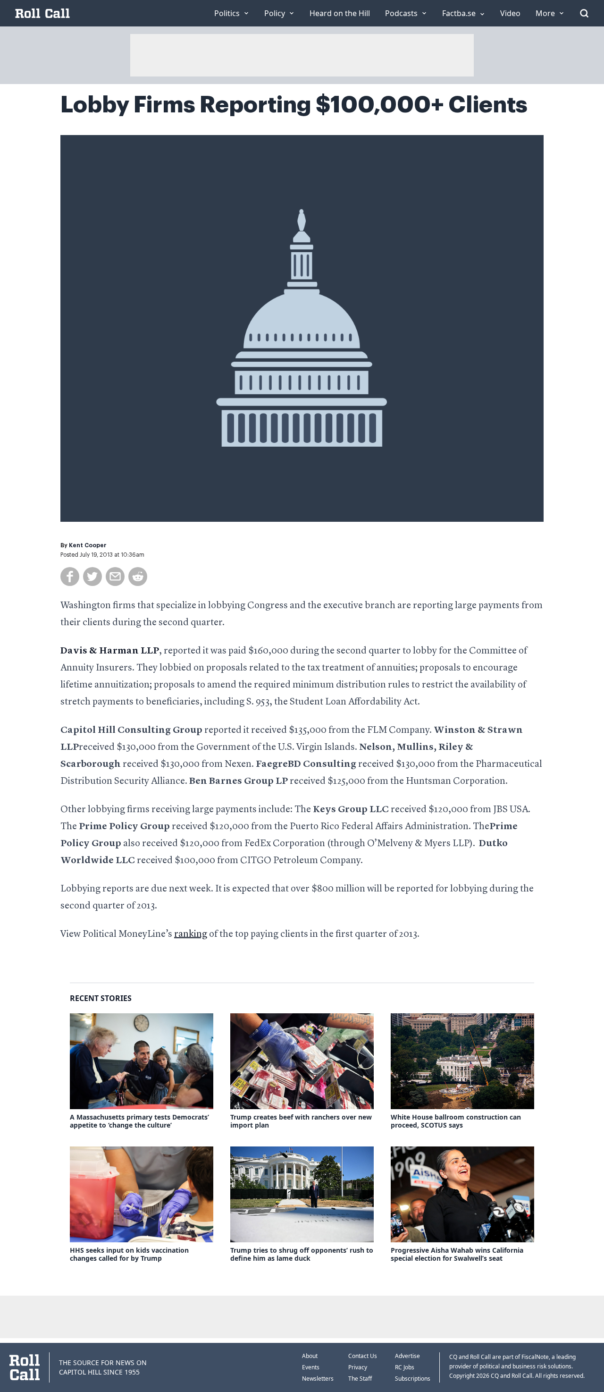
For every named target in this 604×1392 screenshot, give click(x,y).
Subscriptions (412, 1379)
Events (310, 1367)
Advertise (407, 1356)
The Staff (360, 1379)
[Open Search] (584, 13)
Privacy (357, 1367)
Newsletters (318, 1379)
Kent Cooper (88, 545)
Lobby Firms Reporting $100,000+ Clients (294, 104)
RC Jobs (404, 1367)
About (310, 1356)
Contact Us (362, 1356)
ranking (190, 934)
